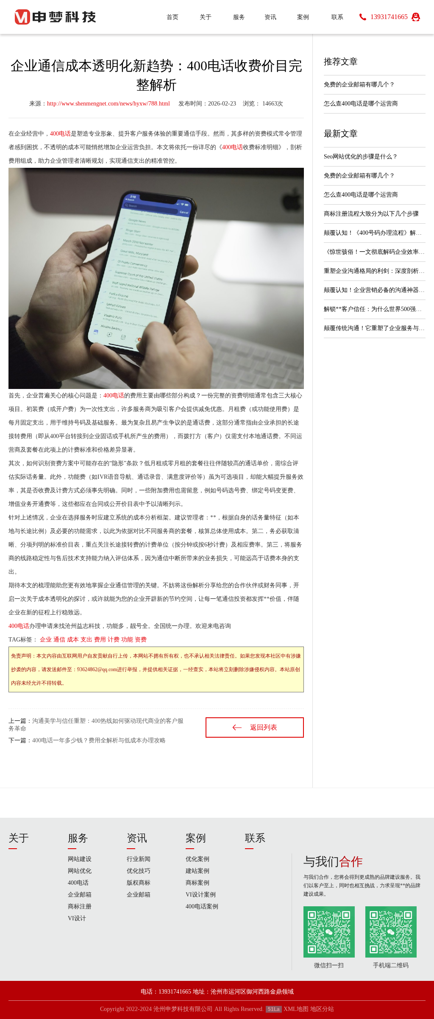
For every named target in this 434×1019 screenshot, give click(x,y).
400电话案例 (202, 906)
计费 (114, 639)
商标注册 (80, 906)
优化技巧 (138, 871)
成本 (73, 639)
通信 (59, 639)
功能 (127, 639)
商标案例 (197, 883)
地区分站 (322, 1009)
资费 (141, 639)
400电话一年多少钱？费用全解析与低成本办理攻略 (99, 740)
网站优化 (80, 871)
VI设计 (77, 918)
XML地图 (296, 1009)
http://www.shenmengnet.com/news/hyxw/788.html (108, 103)
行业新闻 (138, 859)
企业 (46, 639)
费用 (100, 639)
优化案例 (197, 859)
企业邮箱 (80, 894)
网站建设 (80, 859)
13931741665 (389, 16)
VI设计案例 (201, 894)
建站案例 (197, 871)
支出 (86, 639)
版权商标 (138, 883)
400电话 (60, 133)
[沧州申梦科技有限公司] (55, 17)
